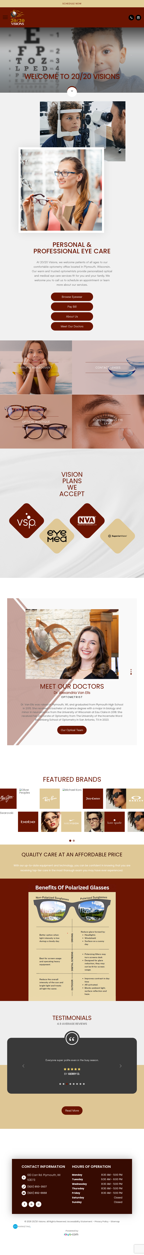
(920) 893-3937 (37, 1186)
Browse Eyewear (72, 296)
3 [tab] (131, 674)
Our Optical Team (72, 730)
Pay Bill (72, 306)
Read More (72, 1110)
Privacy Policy (101, 1221)
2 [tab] (131, 672)
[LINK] (36, 342)
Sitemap (115, 1221)
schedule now (72, 3)
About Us (72, 316)
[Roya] (72, 1235)
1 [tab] (131, 669)
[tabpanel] (72, 528)
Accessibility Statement (79, 1221)
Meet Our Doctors (72, 326)
